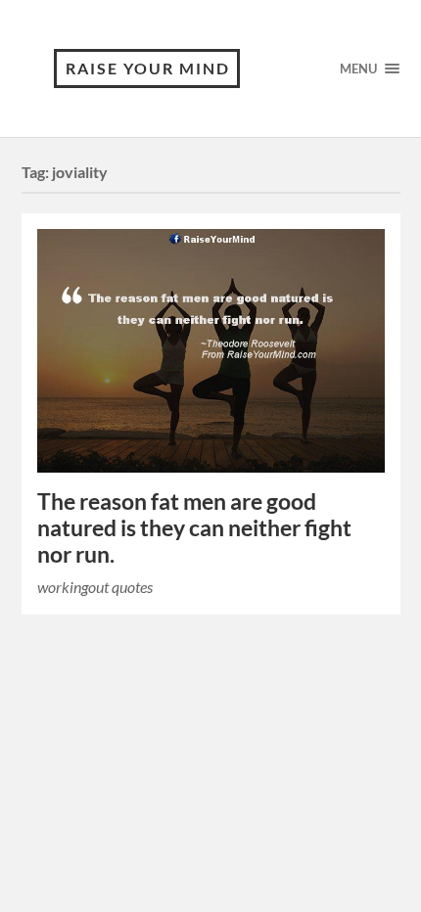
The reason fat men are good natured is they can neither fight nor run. (194, 528)
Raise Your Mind (148, 68)
